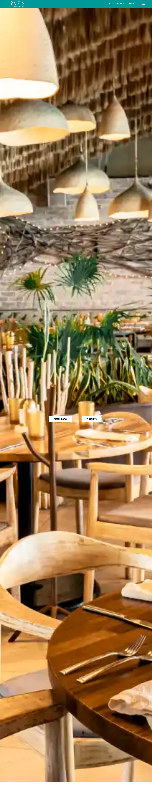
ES (109, 4)
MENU (132, 4)
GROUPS (120, 4)
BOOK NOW (60, 419)
